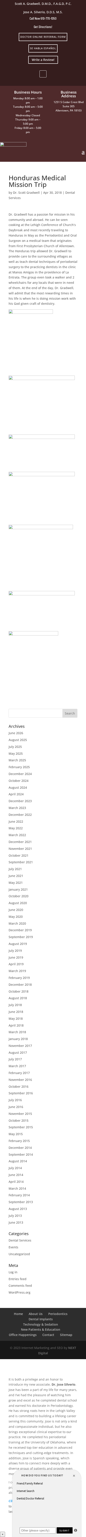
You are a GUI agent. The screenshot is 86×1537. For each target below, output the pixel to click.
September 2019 (21, 937)
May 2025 (16, 753)
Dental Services (20, 1240)
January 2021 (18, 889)
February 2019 (19, 978)
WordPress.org (19, 1292)
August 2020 (18, 903)
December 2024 (20, 774)
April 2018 (16, 1025)
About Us (36, 1314)
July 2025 (15, 747)
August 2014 (18, 1161)
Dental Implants (41, 1319)
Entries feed (17, 1279)
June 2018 (16, 1012)
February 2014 (19, 1195)
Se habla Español (43, 48)
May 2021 (16, 882)
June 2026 (16, 733)
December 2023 (20, 801)
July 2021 (15, 869)
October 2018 (18, 991)
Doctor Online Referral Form (43, 36)
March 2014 (17, 1188)
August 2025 (18, 740)
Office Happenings (23, 1335)
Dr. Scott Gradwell (26, 192)
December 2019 (20, 930)
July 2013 (15, 1215)
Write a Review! (43, 60)
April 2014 (16, 1182)
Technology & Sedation (40, 1324)
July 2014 (15, 1168)
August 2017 (18, 1052)
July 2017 (15, 1059)
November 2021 (20, 849)
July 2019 (15, 950)
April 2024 (16, 794)
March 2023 (17, 808)
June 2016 (16, 1107)
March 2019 (17, 971)
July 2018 (15, 1005)
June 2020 (16, 910)
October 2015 (18, 1120)
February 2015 (19, 1141)
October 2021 (18, 855)
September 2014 (21, 1154)
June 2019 (16, 957)
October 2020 (18, 896)
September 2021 (21, 862)
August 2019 (18, 944)
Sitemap (66, 1335)
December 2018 (20, 984)
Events (13, 1247)
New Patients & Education (40, 1329)
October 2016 (18, 1086)
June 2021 (16, 876)
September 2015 (21, 1127)
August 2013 (18, 1209)
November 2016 (20, 1080)
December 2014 (20, 1148)
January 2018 (18, 1039)
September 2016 (21, 1093)
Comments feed (20, 1285)
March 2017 (17, 1066)
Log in (13, 1272)
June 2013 (16, 1222)
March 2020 (17, 923)
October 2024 (18, 781)
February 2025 (19, 767)
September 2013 (21, 1202)
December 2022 (20, 815)
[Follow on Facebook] (43, 73)
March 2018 (17, 1032)
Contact (48, 1335)
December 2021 (20, 842)
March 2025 (17, 760)
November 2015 (20, 1114)
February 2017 (19, 1073)
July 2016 (15, 1100)
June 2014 (16, 1175)
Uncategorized (19, 1254)
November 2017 (20, 1046)
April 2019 (16, 964)
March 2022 (17, 835)
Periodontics (57, 1314)
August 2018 (18, 998)
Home (18, 1314)
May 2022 (16, 828)
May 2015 (16, 1134)
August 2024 (18, 787)
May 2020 (16, 916)
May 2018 (16, 1018)
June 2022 (16, 821)
